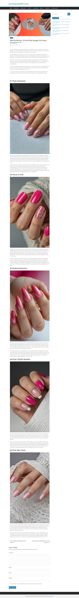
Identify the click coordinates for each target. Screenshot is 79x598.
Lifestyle (29, 8)
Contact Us (47, 8)
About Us (42, 8)
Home (11, 8)
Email (10, 572)
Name (10, 567)
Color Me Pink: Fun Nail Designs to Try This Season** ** (40, 541)
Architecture (23, 8)
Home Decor (16, 8)
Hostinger (51, 596)
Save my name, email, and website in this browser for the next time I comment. (26, 583)
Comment (11, 552)
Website (10, 578)
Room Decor (35, 8)
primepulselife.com (19, 3)
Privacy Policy (55, 8)
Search (69, 14)
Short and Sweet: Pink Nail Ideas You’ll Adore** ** (18, 541)
